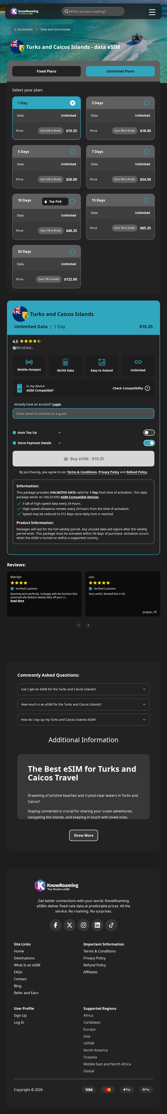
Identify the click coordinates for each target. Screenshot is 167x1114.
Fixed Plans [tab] (46, 71)
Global (89, 1071)
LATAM (89, 1043)
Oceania (90, 1057)
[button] (78, 625)
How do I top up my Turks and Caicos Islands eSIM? (58, 719)
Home (19, 951)
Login (56, 404)
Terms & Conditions (82, 472)
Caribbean (92, 1022)
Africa (88, 1015)
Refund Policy (137, 472)
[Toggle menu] (152, 12)
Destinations (24, 958)
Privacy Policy (109, 472)
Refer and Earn (26, 992)
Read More (68, 597)
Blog (17, 985)
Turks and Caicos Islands (55, 29)
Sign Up (20, 1015)
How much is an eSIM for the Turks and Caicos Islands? (61, 704)
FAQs (18, 972)
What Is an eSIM (27, 965)
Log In (19, 1022)
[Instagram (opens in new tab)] (83, 925)
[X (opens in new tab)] (69, 925)
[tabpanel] (83, 192)
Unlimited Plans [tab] (120, 71)
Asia (87, 1036)
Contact (20, 979)
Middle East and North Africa (107, 1064)
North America (96, 1050)
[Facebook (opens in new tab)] (56, 925)
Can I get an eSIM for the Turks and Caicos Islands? (58, 689)
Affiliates (91, 972)
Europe (89, 1029)
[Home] (24, 11)
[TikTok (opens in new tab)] (111, 925)
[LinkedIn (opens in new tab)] (97, 925)
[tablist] (83, 71)
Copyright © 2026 (28, 1089)
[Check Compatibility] (146, 388)
